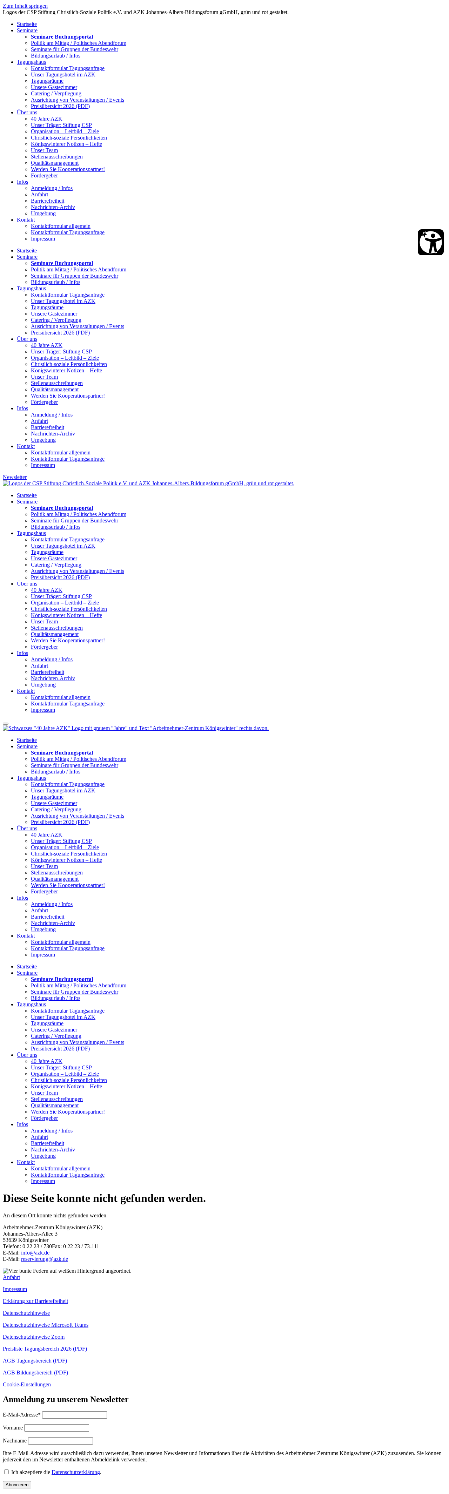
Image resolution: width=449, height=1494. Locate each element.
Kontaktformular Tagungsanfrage (68, 68)
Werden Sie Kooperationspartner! (68, 169)
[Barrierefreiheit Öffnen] (430, 242)
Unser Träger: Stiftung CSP (61, 125)
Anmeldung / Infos (52, 188)
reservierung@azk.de (44, 1259)
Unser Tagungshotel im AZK (63, 74)
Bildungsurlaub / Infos (55, 56)
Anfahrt (39, 194)
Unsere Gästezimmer (54, 87)
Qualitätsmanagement (55, 163)
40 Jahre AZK (46, 119)
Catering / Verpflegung (56, 93)
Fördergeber (44, 175)
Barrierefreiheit (47, 201)
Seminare (27, 30)
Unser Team (44, 150)
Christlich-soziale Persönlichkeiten (69, 138)
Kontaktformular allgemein (61, 226)
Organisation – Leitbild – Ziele (65, 131)
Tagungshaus (31, 62)
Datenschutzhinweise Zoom (34, 1337)
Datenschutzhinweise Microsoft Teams (45, 1325)
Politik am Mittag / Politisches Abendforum (78, 43)
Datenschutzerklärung (76, 1472)
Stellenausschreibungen (57, 157)
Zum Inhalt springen (25, 6)
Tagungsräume (47, 81)
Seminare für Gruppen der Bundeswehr (74, 49)
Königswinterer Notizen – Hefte (66, 144)
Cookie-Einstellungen (27, 1384)
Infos (22, 182)
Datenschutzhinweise (26, 1313)
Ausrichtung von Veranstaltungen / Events (77, 100)
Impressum (43, 239)
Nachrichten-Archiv (53, 207)
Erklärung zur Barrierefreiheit (35, 1301)
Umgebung (43, 213)
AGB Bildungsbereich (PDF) (35, 1372)
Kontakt (26, 220)
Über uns (27, 112)
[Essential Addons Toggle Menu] (5, 724)
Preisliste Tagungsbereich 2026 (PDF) (45, 1349)
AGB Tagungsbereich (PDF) (35, 1361)
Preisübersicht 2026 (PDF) (60, 106)
